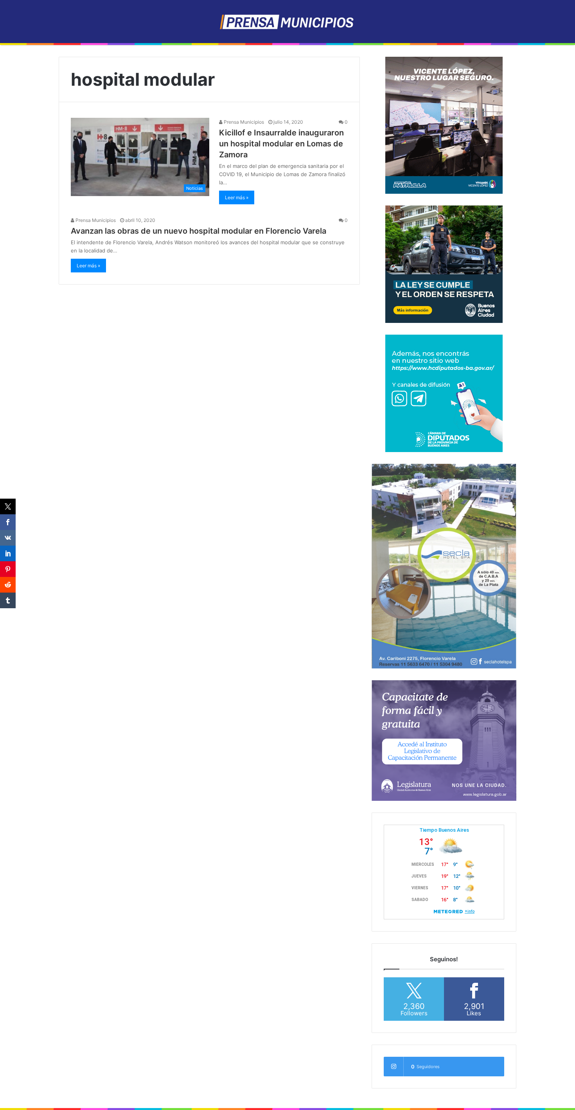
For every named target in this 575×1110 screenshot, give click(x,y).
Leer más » (236, 197)
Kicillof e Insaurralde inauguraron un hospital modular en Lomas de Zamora (281, 143)
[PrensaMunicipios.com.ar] (287, 21)
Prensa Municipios (243, 122)
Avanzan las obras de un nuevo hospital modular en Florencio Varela (198, 231)
